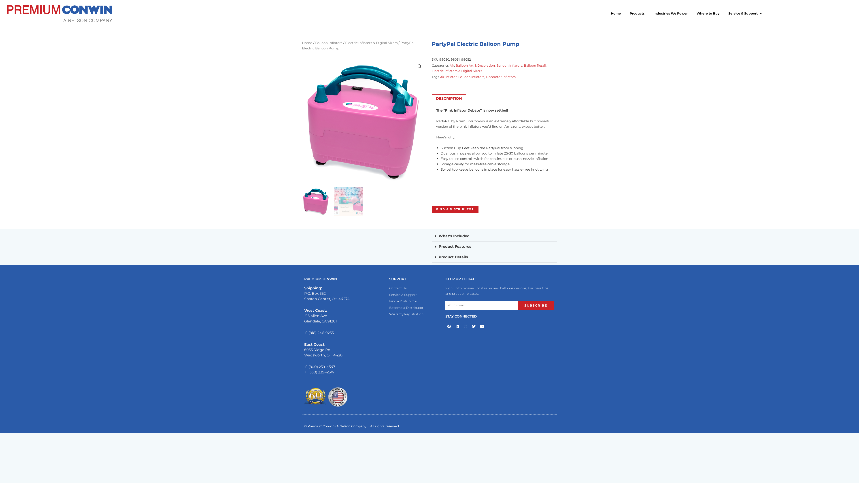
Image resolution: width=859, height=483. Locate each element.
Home (616, 13)
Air (452, 66)
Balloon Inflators (328, 43)
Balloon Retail (535, 66)
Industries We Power (670, 13)
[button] (420, 66)
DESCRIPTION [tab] (449, 98)
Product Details (453, 257)
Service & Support (743, 13)
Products (637, 13)
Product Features (455, 246)
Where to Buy (708, 13)
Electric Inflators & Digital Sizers (371, 43)
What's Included (454, 236)
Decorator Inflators (501, 77)
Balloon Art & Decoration (475, 66)
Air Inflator (448, 77)
